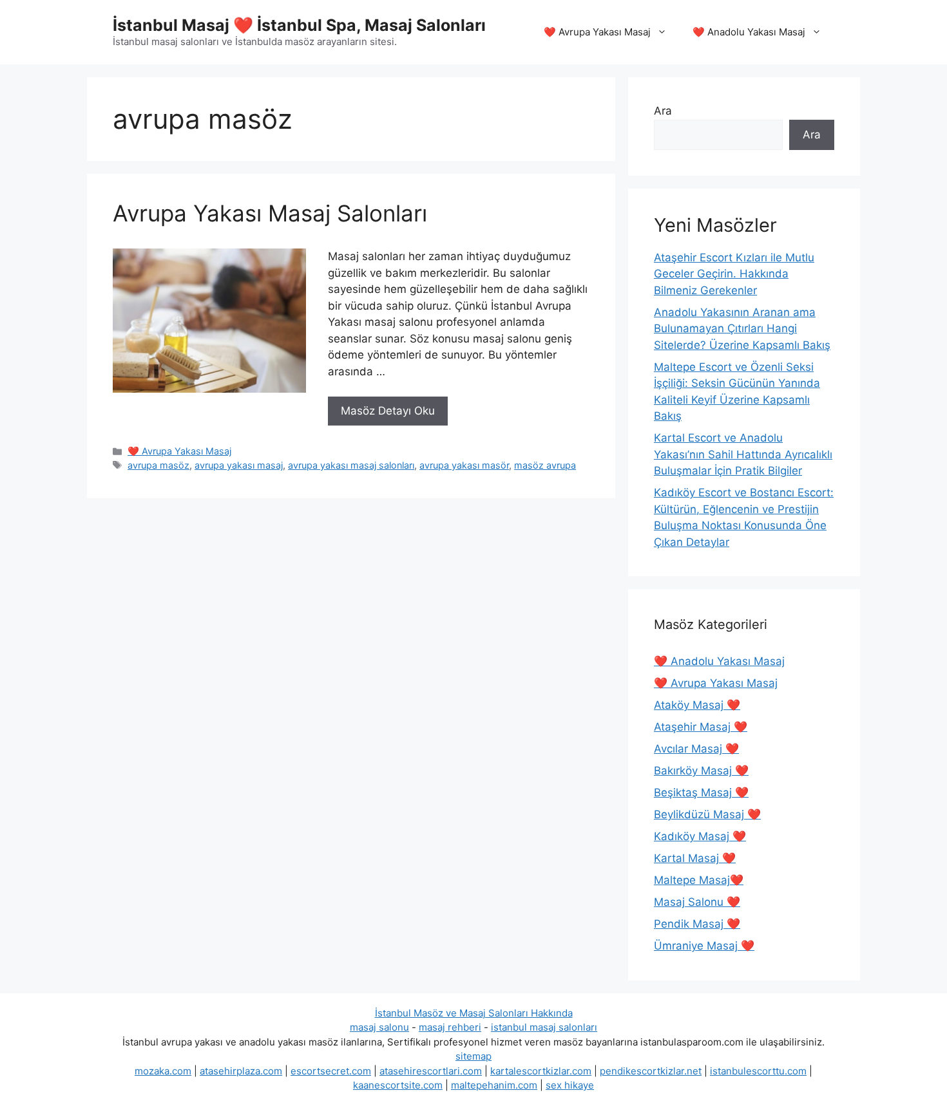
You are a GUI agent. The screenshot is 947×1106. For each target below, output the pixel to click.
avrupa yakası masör (464, 465)
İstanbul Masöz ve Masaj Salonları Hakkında (474, 1013)
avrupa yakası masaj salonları (351, 465)
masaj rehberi (450, 1027)
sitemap (473, 1056)
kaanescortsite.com (398, 1085)
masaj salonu (379, 1027)
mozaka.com (163, 1071)
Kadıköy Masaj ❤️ (700, 836)
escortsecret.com (331, 1071)
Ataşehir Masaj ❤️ (700, 726)
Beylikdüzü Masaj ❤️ (707, 814)
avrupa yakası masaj (239, 465)
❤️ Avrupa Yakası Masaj (597, 32)
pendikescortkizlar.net (651, 1071)
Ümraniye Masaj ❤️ (704, 945)
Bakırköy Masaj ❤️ (701, 770)
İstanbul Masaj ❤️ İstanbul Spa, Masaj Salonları (299, 25)
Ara (663, 110)
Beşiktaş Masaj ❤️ (701, 792)
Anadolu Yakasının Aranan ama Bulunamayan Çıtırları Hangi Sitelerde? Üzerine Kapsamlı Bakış (742, 328)
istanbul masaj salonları (544, 1027)
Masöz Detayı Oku (388, 410)
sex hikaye (570, 1085)
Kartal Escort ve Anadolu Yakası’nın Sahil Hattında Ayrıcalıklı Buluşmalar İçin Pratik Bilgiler (743, 454)
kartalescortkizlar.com (540, 1071)
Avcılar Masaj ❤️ (696, 748)
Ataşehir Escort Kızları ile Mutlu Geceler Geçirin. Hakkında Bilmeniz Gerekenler (734, 274)
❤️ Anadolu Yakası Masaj (749, 32)
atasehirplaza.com (241, 1071)
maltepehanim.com (494, 1085)
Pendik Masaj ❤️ (697, 923)
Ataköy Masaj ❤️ (697, 704)
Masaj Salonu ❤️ (697, 901)
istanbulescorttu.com (758, 1071)
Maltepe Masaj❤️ (698, 880)
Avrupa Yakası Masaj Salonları (270, 213)
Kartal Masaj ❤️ (695, 858)
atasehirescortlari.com (430, 1071)
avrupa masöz (158, 465)
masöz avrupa (545, 465)
